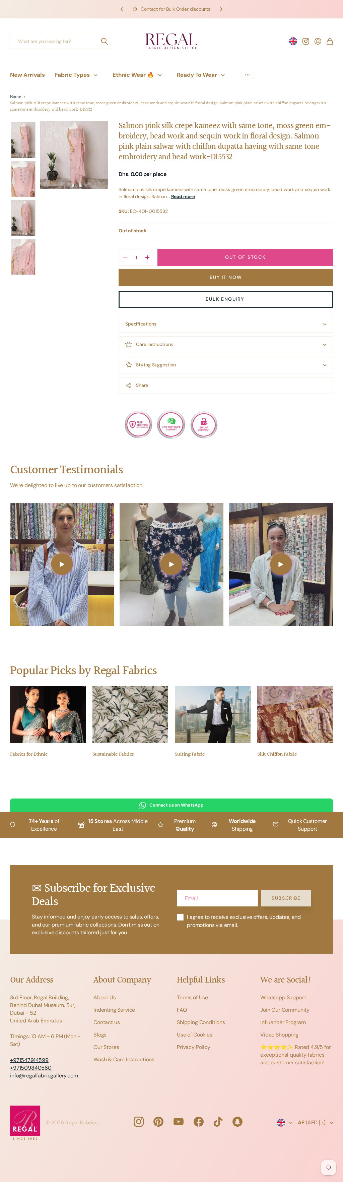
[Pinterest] (158, 1122)
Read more (183, 196)
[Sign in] (318, 41)
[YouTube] (179, 1122)
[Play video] (62, 564)
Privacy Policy (193, 1047)
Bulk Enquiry (226, 299)
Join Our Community (285, 1009)
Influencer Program (283, 1022)
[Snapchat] (237, 1122)
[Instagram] (138, 1122)
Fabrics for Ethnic (28, 754)
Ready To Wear (197, 74)
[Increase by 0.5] (147, 257)
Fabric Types (72, 74)
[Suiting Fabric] (213, 714)
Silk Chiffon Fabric (277, 754)
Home (15, 97)
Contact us (106, 1022)
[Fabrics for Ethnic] (48, 714)
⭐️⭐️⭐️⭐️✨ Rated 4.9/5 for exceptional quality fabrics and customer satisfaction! (295, 1055)
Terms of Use (192, 997)
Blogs (100, 1034)
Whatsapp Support (283, 997)
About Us (104, 997)
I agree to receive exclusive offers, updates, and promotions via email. (244, 920)
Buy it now (226, 277)
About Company (122, 980)
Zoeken (104, 41)
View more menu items (247, 75)
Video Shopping (279, 1034)
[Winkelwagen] (330, 41)
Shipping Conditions (201, 1022)
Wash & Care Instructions (123, 1059)
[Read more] (305, 41)
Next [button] (221, 9)
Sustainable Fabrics (113, 754)
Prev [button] (122, 9)
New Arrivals (27, 74)
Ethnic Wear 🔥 (133, 74)
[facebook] (199, 1122)
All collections (97, 75)
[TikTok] (218, 1122)
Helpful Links (201, 980)
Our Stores (106, 1047)
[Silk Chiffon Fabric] (295, 714)
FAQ (182, 1009)
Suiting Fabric (189, 754)
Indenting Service (114, 1009)
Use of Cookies (194, 1034)
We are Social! (285, 980)
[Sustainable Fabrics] (130, 714)
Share (142, 385)
